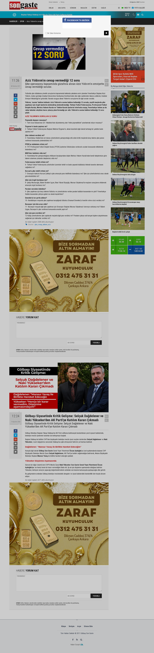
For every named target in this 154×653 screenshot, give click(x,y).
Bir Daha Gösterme (54, 33)
